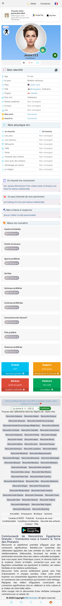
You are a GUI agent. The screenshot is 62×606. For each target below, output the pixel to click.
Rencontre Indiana (15, 444)
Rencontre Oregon (20, 486)
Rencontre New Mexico (41, 472)
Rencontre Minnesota (30, 458)
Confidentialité (9, 521)
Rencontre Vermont (30, 500)
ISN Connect (31, 598)
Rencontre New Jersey (20, 472)
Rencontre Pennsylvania (39, 486)
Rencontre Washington (20, 504)
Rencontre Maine (50, 449)
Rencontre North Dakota (14, 481)
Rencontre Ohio (32, 481)
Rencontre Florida (32, 435)
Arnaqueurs (26, 513)
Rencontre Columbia (29, 430)
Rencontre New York (19, 476)
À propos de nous (44, 518)
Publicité (30, 518)
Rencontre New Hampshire (40, 467)
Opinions (48, 513)
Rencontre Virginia (47, 500)
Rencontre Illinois (47, 439)
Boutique (38, 513)
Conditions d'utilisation (28, 521)
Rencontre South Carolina (41, 490)
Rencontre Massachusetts (40, 453)
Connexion (45, 3)
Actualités (14, 513)
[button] (3, 3)
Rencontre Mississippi (50, 458)
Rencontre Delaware (14, 435)
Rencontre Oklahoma (49, 481)
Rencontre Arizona (48, 416)
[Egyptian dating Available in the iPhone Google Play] (31, 528)
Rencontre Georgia (48, 435)
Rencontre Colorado (11, 430)
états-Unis (35, 85)
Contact (29, 524)
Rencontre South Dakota (13, 495)
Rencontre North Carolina (40, 476)
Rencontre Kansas (47, 444)
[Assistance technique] (51, 602)
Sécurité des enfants (50, 521)
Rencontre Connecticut (49, 430)
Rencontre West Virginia (41, 504)
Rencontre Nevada (19, 467)
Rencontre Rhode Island (19, 490)
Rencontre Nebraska (49, 463)
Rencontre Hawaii (15, 439)
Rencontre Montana (30, 463)
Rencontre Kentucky (13, 449)
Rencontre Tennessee (34, 495)
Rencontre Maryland (19, 453)
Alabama (46, 89)
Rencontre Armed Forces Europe (40, 421)
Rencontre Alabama (14, 416)
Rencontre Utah (13, 500)
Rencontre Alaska (31, 416)
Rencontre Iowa (31, 444)
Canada (33, 93)
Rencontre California (50, 425)
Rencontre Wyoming (41, 509)
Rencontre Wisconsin (21, 509)
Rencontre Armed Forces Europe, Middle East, (21, 425)
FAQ (36, 524)
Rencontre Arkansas (17, 421)
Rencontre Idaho (31, 439)
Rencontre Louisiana (32, 449)
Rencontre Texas (52, 495)
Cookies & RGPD (16, 518)
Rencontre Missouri (12, 463)
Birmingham (35, 89)
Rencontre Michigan (11, 458)
